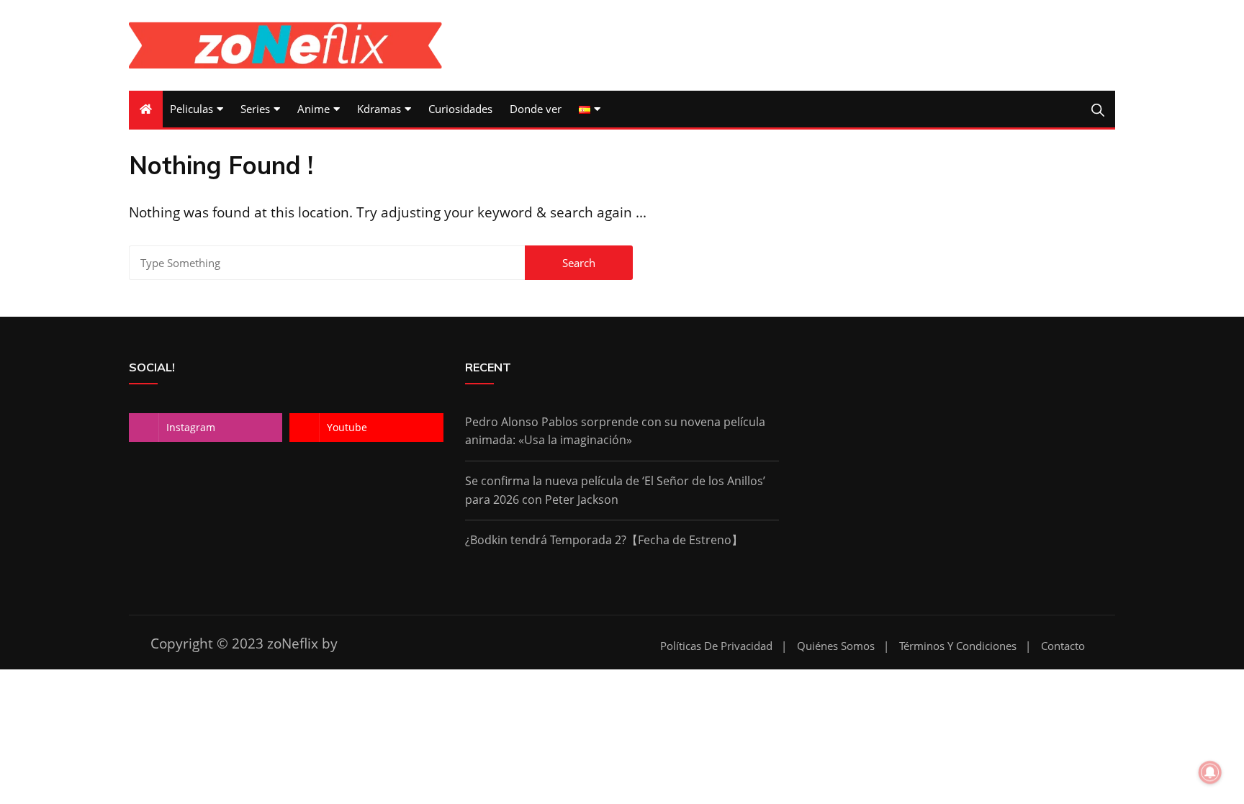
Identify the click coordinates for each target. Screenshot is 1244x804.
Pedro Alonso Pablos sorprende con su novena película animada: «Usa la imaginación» (615, 431)
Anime (313, 108)
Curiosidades (460, 108)
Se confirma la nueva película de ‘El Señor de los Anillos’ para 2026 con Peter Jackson (615, 490)
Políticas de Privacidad (716, 646)
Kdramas (379, 108)
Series (255, 108)
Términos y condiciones (958, 646)
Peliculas (191, 108)
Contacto (1063, 646)
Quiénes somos (836, 646)
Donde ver (536, 108)
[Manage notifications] (1210, 772)
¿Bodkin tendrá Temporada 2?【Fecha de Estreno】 (604, 540)
